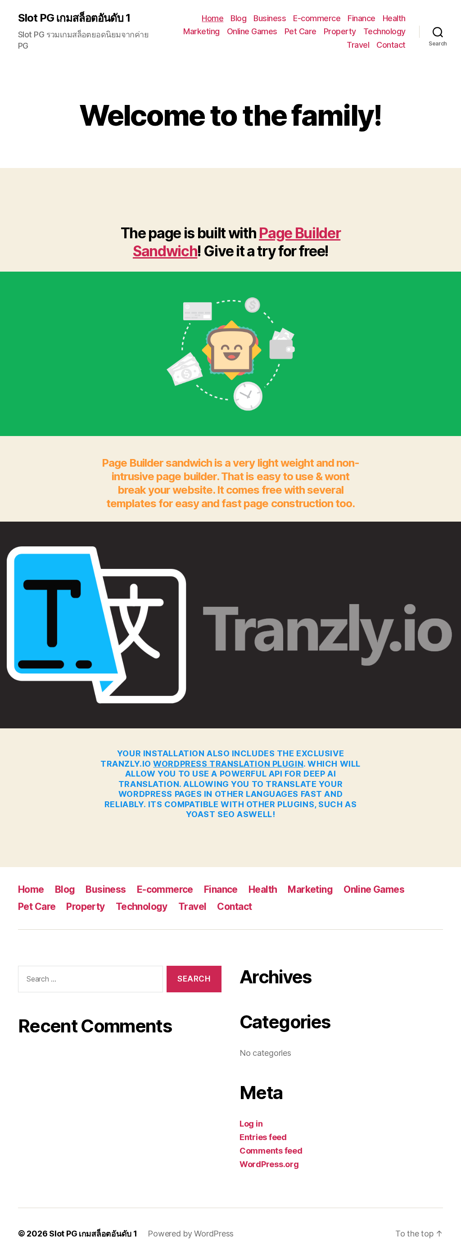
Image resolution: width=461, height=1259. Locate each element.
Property (340, 31)
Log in (251, 1123)
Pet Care (300, 31)
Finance (361, 18)
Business (269, 18)
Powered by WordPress (191, 1233)
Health (394, 18)
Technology (384, 31)
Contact (391, 45)
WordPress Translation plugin (228, 763)
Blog (238, 18)
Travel (358, 45)
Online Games (252, 31)
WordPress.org (269, 1164)
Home (212, 18)
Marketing (201, 31)
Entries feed (263, 1137)
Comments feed (271, 1150)
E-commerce (316, 18)
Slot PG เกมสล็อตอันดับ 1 (74, 18)
